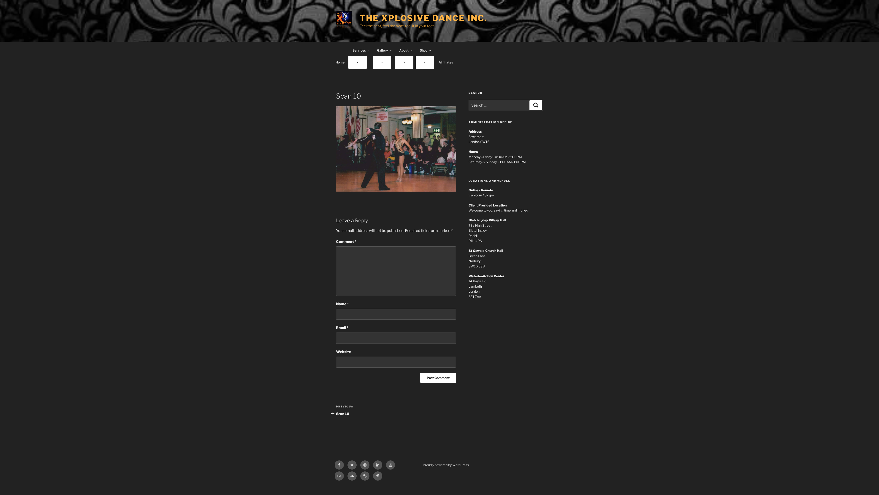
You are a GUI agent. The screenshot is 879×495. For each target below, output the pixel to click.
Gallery (382, 50)
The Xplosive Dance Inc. (423, 18)
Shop (423, 50)
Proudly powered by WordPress (446, 465)
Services (359, 50)
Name (342, 304)
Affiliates (446, 62)
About (404, 50)
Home (340, 62)
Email (342, 328)
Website (343, 352)
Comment (346, 241)
